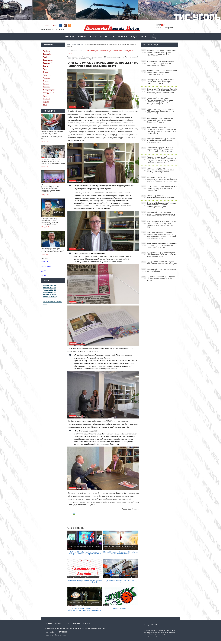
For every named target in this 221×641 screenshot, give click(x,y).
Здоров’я (46, 87)
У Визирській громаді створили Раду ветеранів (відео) (159, 270)
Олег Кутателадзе (84, 57)
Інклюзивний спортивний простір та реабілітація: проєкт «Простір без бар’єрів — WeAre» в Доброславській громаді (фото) (159, 130)
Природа (46, 78)
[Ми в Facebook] (61, 25)
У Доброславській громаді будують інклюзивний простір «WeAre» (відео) (159, 263)
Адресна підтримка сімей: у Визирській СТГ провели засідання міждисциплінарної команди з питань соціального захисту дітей (159, 160)
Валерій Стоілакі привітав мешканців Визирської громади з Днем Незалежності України (159, 72)
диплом (94, 57)
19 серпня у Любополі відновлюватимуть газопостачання (158, 196)
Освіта (45, 66)
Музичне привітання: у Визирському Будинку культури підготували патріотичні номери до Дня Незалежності (159, 53)
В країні (46, 102)
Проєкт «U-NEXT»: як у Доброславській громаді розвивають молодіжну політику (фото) (159, 188)
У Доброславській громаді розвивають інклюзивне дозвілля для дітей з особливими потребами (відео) (159, 179)
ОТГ (75, 605)
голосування (83, 59)
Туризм (46, 81)
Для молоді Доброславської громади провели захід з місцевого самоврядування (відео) (159, 205)
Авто (45, 69)
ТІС (76, 59)
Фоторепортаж (49, 90)
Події (45, 57)
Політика (46, 51)
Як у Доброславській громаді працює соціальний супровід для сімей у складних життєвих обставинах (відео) (159, 224)
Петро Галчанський (131, 57)
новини (74, 57)
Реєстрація (168, 27)
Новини (82, 37)
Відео (134, 37)
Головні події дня (91, 51)
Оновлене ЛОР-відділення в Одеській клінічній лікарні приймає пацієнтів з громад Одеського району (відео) (159, 91)
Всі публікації (120, 37)
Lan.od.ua (162, 625)
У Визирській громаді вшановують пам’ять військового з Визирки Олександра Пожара (158, 81)
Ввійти (159, 27)
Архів (143, 37)
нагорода (71, 59)
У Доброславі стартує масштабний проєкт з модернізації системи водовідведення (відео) (158, 63)
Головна (69, 37)
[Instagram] (65, 25)
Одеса (91, 59)
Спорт (45, 72)
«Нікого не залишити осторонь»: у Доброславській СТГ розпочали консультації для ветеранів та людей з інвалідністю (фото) (159, 235)
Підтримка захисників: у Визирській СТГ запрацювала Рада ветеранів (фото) (158, 278)
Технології (47, 63)
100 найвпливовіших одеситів (114, 57)
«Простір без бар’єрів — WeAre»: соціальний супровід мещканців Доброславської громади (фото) (157, 150)
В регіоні (46, 99)
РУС (158, 25)
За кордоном (48, 93)
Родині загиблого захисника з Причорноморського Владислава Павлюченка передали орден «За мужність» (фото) (157, 101)
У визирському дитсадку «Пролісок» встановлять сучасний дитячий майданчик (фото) (158, 140)
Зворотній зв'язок (49, 25)
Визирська (80, 605)
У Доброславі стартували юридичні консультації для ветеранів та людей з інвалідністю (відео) (159, 254)
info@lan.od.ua (61, 635)
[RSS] (70, 25)
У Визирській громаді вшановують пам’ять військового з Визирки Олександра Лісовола (158, 120)
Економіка (47, 54)
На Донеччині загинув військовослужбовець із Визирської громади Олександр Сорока (158, 170)
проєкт (100, 57)
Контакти (86, 623)
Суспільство (48, 60)
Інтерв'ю (104, 37)
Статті (93, 37)
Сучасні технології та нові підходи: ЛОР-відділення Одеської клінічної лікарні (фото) (158, 111)
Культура (47, 75)
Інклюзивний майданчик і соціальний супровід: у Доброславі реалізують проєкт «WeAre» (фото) (159, 245)
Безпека (46, 84)
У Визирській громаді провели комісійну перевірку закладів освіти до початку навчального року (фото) (158, 214)
